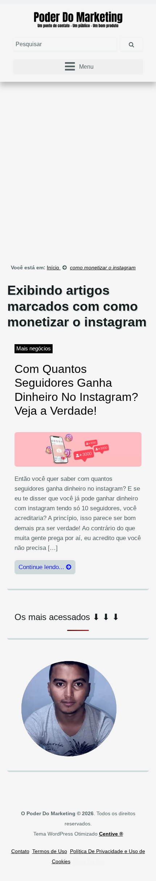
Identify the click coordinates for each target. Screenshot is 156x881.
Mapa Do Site (88, 861)
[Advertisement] (78, 167)
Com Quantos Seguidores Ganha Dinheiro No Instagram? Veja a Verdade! (76, 389)
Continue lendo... (42, 567)
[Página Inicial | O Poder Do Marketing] (78, 19)
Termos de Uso (49, 851)
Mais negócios (33, 348)
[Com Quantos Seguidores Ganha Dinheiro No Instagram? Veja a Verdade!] (78, 449)
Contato (20, 851)
